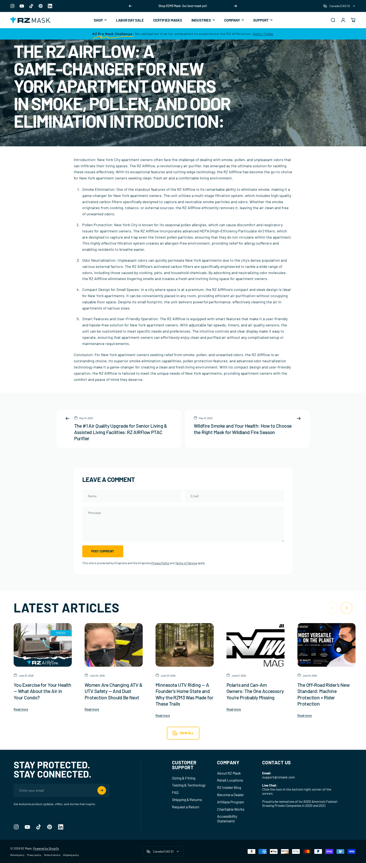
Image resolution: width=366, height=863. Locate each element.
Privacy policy (34, 855)
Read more (21, 709)
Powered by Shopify (46, 848)
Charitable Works (230, 809)
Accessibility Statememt (227, 818)
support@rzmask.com (278, 777)
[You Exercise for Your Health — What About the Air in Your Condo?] (43, 645)
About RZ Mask (229, 773)
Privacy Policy (160, 563)
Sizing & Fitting (183, 778)
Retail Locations (230, 780)
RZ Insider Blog (229, 787)
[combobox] (339, 6)
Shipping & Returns (187, 799)
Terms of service (52, 855)
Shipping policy (71, 855)
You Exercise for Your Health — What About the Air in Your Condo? (42, 691)
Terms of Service (186, 563)
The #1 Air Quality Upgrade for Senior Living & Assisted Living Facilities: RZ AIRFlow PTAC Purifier (120, 432)
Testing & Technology (189, 785)
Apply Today (263, 34)
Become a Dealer (230, 795)
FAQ (175, 792)
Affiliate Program (230, 802)
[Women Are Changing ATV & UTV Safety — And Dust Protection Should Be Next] (114, 645)
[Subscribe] (101, 790)
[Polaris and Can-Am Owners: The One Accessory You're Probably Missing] (255, 645)
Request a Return (185, 807)
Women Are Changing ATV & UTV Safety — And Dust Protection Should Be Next (114, 691)
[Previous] (130, 6)
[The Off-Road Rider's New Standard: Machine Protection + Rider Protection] (326, 645)
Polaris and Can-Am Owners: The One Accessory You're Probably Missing (255, 691)
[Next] (235, 6)
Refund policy (17, 855)
